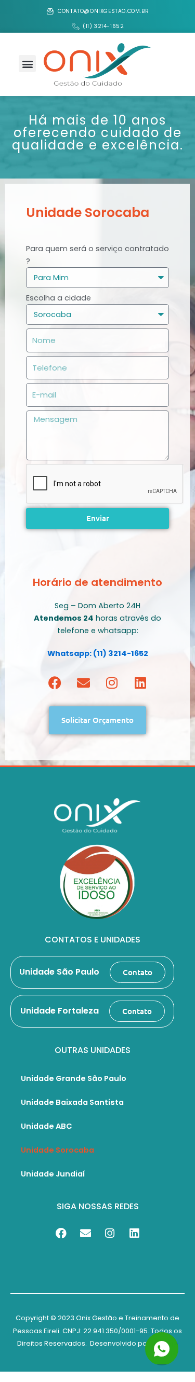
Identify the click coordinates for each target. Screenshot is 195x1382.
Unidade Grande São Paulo (73, 1078)
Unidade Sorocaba (57, 1150)
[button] (27, 63)
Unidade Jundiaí (53, 1174)
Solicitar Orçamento (97, 722)
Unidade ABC (46, 1126)
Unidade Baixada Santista (72, 1102)
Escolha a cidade (58, 298)
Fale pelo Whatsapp (163, 1344)
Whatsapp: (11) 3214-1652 (97, 653)
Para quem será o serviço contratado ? (97, 254)
